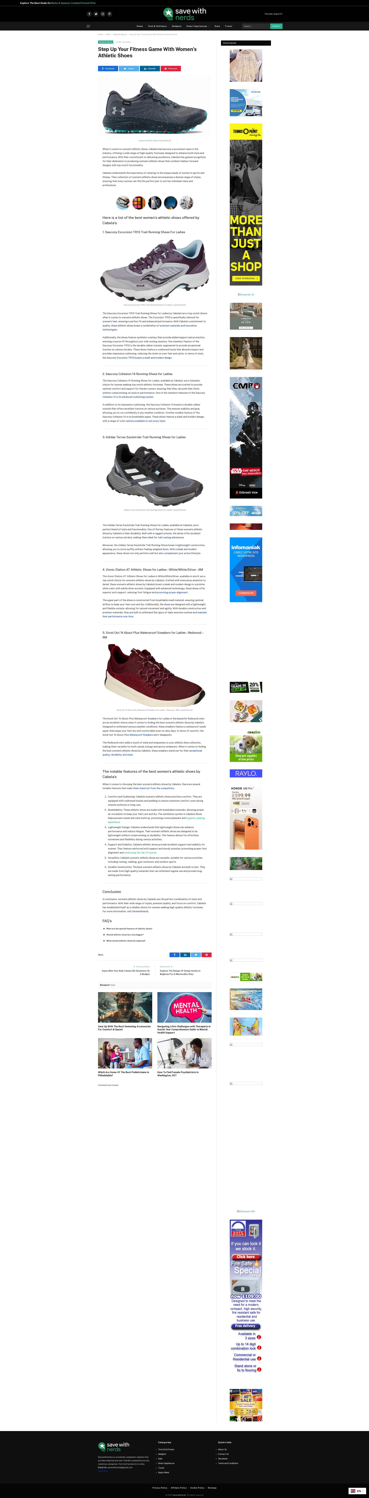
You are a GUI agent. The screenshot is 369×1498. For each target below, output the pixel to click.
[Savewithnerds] (184, 14)
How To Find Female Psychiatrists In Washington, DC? (177, 1074)
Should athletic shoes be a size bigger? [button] (125, 935)
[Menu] (88, 26)
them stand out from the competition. (154, 788)
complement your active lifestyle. (183, 553)
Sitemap (212, 1488)
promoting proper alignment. (172, 592)
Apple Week (163, 1472)
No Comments (125, 42)
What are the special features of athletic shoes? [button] (129, 929)
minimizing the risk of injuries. (140, 852)
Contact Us (223, 1454)
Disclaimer (223, 1459)
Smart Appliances (197, 26)
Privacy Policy (160, 1488)
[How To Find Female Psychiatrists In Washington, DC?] (184, 1053)
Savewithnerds (140, 911)
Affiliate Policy (179, 1488)
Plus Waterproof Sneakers (138, 734)
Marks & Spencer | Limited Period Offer (129, 3)
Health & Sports (120, 34)
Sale (217, 26)
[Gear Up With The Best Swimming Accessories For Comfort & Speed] (125, 1007)
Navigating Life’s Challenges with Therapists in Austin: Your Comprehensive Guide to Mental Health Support (183, 1029)
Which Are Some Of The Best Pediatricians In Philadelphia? (123, 1074)
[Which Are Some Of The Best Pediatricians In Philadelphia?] (125, 1053)
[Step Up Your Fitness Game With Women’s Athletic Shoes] (155, 106)
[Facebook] (88, 156)
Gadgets (177, 26)
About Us (222, 1449)
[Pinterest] (88, 178)
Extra (108, 34)
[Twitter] (88, 164)
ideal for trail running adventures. (167, 537)
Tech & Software (157, 26)
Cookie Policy (197, 1488)
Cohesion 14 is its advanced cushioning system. (128, 396)
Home (140, 26)
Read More (103, 1471)
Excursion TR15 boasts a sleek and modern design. (145, 357)
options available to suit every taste (145, 420)
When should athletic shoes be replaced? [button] (125, 941)
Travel (228, 26)
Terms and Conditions (228, 1463)
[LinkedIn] (88, 171)
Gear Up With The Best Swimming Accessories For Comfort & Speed (124, 1028)
